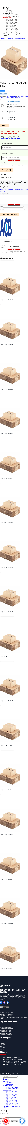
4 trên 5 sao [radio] (23, 189)
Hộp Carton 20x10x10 (7, 522)
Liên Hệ (5, 35)
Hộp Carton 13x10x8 (6, 968)
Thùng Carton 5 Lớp (11, 20)
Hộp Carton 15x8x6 (6, 745)
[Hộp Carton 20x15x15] (10, 341)
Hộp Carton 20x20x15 (7, 567)
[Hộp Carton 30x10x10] (10, 385)
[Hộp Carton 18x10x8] (10, 786)
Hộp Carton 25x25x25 (7, 923)
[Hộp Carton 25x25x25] (10, 920)
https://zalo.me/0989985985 (10, 138)
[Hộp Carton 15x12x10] (10, 608)
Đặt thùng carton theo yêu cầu (12, 34)
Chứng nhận (9, 12)
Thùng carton (7, 17)
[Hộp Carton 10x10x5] (10, 474)
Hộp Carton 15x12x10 (7, 612)
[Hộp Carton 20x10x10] (10, 519)
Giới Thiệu (9, 10)
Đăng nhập (14, 1121)
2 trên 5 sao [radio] (10, 189)
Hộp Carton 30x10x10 (7, 389)
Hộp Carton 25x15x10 (7, 433)
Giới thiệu (5, 9)
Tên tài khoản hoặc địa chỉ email (9, 1114)
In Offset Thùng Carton (12, 16)
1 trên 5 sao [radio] (3, 189)
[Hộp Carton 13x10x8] (10, 964)
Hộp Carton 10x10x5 (6, 478)
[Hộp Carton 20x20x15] (10, 564)
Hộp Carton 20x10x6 (6, 879)
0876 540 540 (18, 1059)
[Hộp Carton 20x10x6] (10, 875)
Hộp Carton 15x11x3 (6, 656)
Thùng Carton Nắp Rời (12, 31)
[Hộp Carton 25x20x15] (10, 697)
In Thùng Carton (8, 13)
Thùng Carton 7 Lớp (11, 22)
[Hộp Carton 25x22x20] (10, 296)
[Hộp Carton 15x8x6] (10, 742)
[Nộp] (3, 1078)
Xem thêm (14, 160)
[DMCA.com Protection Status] (4, 1007)
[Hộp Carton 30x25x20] (10, 831)
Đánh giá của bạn (5, 187)
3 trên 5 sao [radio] (17, 189)
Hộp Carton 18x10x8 (6, 790)
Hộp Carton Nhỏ (10, 23)
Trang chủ (2, 38)
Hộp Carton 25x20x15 (7, 701)
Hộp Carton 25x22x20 (7, 300)
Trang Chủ (6, 7)
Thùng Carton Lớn (11, 25)
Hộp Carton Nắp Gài (11, 32)
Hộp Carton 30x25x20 (7, 834)
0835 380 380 (10, 1059)
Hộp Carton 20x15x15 (7, 344)
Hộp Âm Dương (10, 26)
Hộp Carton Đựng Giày (12, 29)
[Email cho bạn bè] (0, 99)
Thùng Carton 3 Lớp (11, 19)
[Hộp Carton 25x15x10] (10, 430)
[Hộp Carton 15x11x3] (10, 653)
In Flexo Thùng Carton (12, 15)
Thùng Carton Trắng (11, 28)
